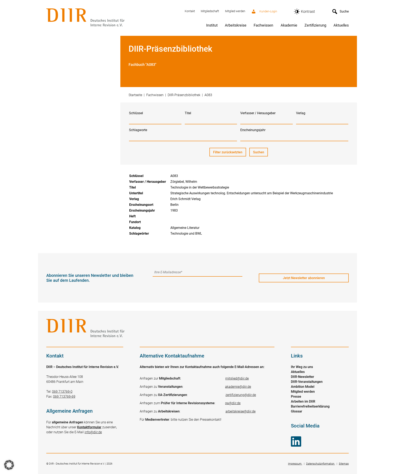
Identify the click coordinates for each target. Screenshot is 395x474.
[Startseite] (113, 17)
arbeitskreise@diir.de (240, 411)
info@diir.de (93, 432)
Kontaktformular (89, 427)
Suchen (260, 153)
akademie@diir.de (238, 387)
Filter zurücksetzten (227, 152)
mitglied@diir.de (237, 378)
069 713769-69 (64, 396)
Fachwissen (155, 95)
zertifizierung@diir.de (240, 395)
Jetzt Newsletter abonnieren (304, 278)
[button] (9, 465)
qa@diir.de (232, 403)
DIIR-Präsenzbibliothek (184, 95)
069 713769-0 (62, 392)
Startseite (135, 95)
